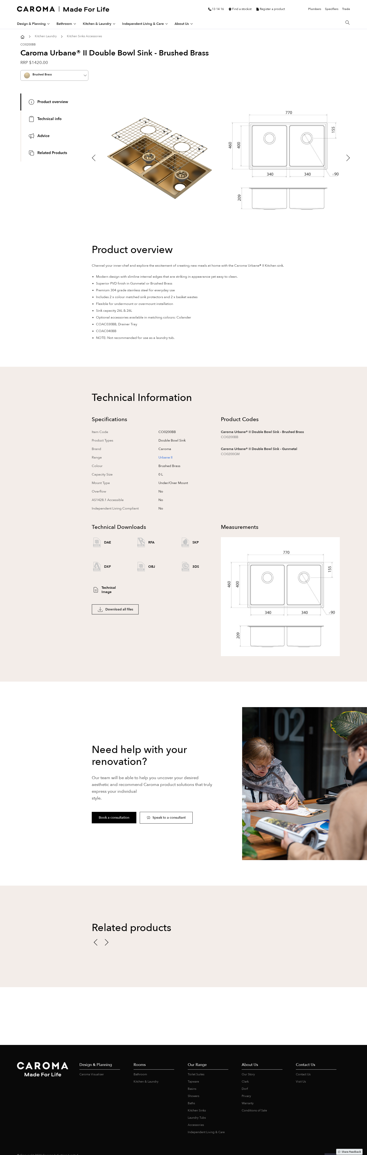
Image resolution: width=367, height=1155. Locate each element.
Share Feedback (351, 1152)
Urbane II (165, 457)
